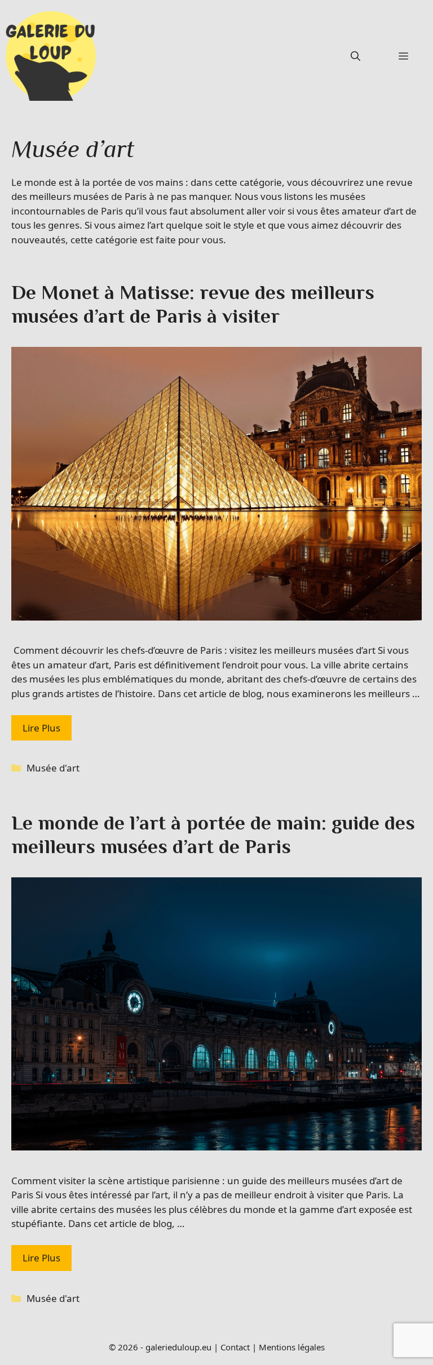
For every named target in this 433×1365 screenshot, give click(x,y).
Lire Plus (41, 727)
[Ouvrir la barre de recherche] (355, 56)
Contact (235, 1347)
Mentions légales (292, 1347)
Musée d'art (52, 767)
